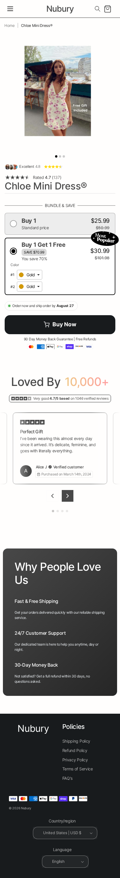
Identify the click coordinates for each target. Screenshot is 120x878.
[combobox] (29, 275)
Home (9, 25)
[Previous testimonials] (52, 496)
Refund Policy (74, 750)
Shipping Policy (76, 741)
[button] (10, 9)
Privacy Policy (75, 759)
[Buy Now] (60, 324)
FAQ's (67, 778)
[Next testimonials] (67, 496)
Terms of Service (77, 768)
